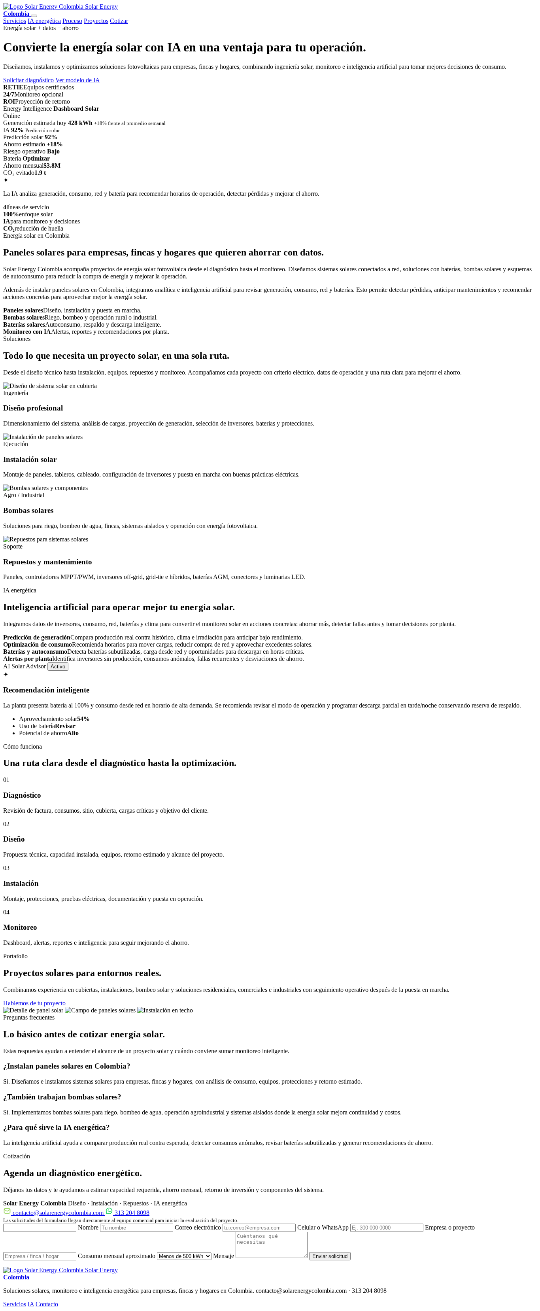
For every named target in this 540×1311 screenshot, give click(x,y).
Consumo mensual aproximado (117, 1255)
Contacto (47, 1304)
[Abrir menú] (34, 16)
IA (31, 1304)
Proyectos (96, 20)
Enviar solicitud (329, 1256)
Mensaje (224, 1255)
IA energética (44, 20)
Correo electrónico (199, 1227)
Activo (58, 667)
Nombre (89, 1227)
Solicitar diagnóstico (28, 80)
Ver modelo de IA (77, 80)
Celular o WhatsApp (323, 1227)
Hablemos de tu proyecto (34, 1003)
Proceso (72, 20)
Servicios (14, 20)
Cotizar (119, 20)
